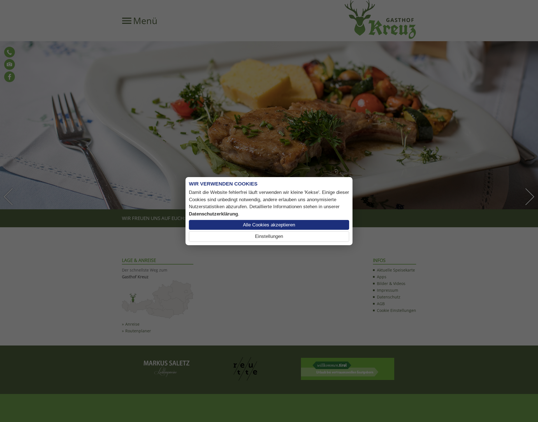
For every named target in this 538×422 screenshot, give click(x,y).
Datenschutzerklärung (213, 214)
